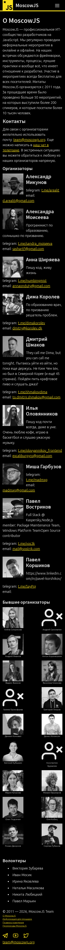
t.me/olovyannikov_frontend (40, 450)
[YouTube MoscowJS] (15, 936)
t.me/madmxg (36, 480)
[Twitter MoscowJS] (26, 936)
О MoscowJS (9, 915)
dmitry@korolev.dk (27, 328)
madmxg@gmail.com (19, 490)
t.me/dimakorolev (31, 323)
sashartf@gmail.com (28, 249)
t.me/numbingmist (32, 281)
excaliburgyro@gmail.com (32, 456)
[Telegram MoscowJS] (5, 936)
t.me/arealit (50, 190)
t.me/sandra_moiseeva (35, 243)
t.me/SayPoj (27, 586)
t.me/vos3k (26, 543)
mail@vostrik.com (26, 549)
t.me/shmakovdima (32, 392)
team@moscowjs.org (29, 140)
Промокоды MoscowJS (15, 926)
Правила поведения (13, 922)
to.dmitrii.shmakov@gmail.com (36, 397)
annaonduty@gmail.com (31, 286)
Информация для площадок (17, 919)
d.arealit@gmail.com (18, 201)
